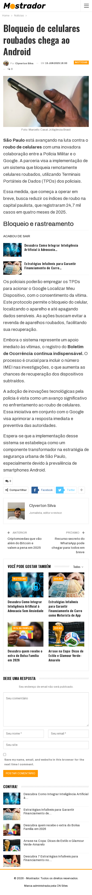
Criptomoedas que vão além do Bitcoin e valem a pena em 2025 (24, 543)
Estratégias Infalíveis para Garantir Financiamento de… (49, 811)
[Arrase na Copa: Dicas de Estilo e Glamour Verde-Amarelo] (66, 634)
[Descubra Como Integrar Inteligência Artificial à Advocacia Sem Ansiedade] (12, 250)
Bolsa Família (22, 628)
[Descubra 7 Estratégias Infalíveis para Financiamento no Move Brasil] (11, 861)
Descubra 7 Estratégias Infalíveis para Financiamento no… (51, 858)
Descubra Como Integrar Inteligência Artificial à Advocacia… (51, 247)
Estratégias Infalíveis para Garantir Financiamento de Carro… (50, 265)
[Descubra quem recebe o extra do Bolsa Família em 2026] (25, 634)
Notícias (81, 62)
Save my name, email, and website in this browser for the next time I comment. (44, 762)
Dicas (58, 579)
